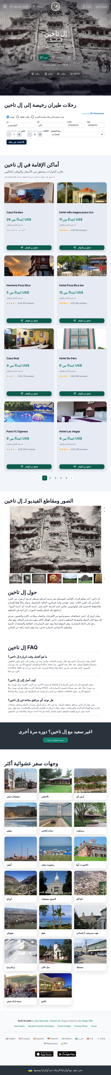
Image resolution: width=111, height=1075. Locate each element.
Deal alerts (19, 1026)
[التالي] (71, 478)
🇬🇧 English (10, 1038)
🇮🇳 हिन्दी (64, 1043)
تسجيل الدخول (101, 6)
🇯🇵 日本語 (101, 1038)
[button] (103, 510)
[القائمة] (5, 6)
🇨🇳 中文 (90, 1038)
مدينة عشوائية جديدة (55, 740)
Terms (94, 1026)
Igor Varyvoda (41, 1021)
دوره (45, 57)
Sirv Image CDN (85, 1021)
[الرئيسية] (55, 6)
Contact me (54, 1021)
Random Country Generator (41, 1026)
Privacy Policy (80, 1026)
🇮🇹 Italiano (67, 1038)
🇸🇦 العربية (79, 1038)
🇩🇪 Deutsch (52, 1038)
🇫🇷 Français (24, 1038)
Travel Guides (64, 1026)
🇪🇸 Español (38, 1038)
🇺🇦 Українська (51, 1043)
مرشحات (59, 57)
